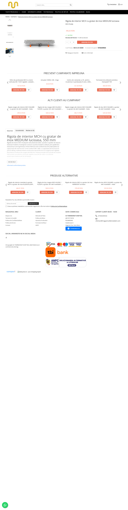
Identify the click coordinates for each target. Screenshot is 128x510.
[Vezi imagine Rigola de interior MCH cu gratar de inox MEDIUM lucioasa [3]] (10, 51)
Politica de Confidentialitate (59, 206)
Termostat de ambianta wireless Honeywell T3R (107, 81)
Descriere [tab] (10, 131)
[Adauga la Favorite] (28, 89)
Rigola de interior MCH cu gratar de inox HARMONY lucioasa (78, 183)
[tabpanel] (38, 43)
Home (24, 12)
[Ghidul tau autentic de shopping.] (10, 271)
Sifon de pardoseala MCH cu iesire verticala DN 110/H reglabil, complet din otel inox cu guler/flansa (21, 81)
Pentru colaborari (77, 12)
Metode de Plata (40, 216)
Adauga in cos (87, 42)
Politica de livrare (11, 223)
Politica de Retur (61, 12)
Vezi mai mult (12, 162)
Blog (88, 12)
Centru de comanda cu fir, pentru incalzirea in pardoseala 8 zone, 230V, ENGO (78, 81)
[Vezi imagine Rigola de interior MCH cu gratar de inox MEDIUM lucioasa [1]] (10, 34)
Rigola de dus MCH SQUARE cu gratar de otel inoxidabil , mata (106, 108)
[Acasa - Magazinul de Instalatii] (16, 4)
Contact (8, 225)
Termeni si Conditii (11, 218)
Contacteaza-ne (75, 228)
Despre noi (9, 216)
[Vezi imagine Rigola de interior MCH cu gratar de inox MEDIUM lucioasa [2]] (10, 42)
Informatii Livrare (35, 12)
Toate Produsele (12, 12)
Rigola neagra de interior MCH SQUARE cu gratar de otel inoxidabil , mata (21, 108)
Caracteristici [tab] (20, 130)
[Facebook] (6, 238)
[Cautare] (70, 5)
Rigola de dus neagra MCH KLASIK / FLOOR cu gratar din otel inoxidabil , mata (50, 108)
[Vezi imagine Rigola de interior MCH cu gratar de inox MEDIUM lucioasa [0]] (10, 25)
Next (10, 56)
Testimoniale (48, 12)
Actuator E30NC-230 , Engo (50, 80)
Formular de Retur (41, 223)
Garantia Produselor (42, 220)
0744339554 (102, 216)
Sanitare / (14, 17)
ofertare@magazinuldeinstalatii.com (108, 221)
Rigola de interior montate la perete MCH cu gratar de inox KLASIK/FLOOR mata (20, 183)
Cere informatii (88, 53)
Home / (8, 17)
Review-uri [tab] (30, 130)
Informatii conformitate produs (16, 165)
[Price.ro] (29, 272)
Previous (10, 20)
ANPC (37, 225)
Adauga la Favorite (72, 53)
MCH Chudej (69, 24)
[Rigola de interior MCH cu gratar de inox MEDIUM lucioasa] (38, 43)
